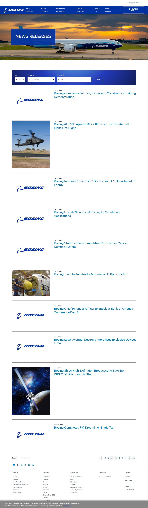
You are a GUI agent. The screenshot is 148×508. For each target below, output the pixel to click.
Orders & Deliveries (80, 11)
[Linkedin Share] (21, 464)
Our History (17, 492)
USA (140, 3)
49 (131, 458)
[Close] (144, 504)
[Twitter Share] (25, 464)
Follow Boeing (108, 10)
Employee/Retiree (19, 482)
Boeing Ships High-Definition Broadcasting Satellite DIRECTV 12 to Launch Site (89, 372)
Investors (16, 479)
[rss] (32, 464)
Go (98, 80)
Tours (71, 479)
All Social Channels (105, 477)
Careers (45, 497)
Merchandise (17, 487)
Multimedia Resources (59, 11)
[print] (29, 464)
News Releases (29, 10)
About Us (96, 11)
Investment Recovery (77, 487)
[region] (74, 504)
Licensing (73, 484)
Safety (45, 487)
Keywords (60, 75)
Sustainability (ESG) (49, 495)
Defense (45, 479)
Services (45, 484)
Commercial (46, 477)
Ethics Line (73, 482)
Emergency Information (20, 484)
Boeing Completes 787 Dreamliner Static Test (84, 427)
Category (31, 75)
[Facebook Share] (17, 464)
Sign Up (127, 477)
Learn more (67, 506)
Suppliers (16, 490)
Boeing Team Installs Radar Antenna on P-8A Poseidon (90, 274)
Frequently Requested (77, 490)
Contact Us (73, 492)
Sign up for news (133, 10)
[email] (13, 464)
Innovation (46, 490)
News (15, 477)
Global (45, 492)
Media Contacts (44, 10)
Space (45, 482)
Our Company (47, 500)
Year (16, 75)
